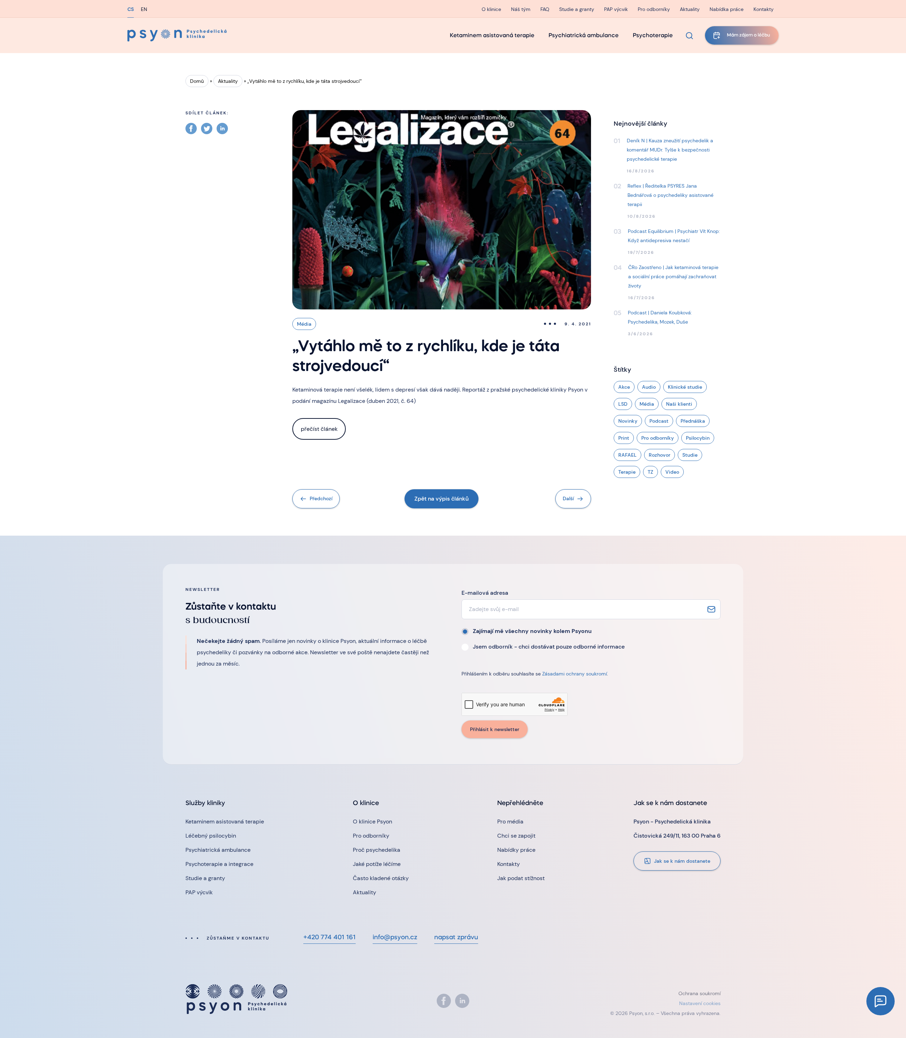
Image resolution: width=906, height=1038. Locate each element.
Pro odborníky (654, 9)
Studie (690, 455)
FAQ (544, 9)
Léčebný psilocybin (210, 835)
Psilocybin (698, 438)
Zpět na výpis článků (441, 498)
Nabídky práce (516, 850)
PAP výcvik (616, 9)
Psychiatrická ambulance (584, 36)
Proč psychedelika (376, 850)
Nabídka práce (727, 9)
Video (672, 472)
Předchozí (321, 498)
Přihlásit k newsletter (494, 729)
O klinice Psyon (372, 821)
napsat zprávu (456, 938)
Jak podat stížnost (521, 878)
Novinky (627, 421)
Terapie (627, 472)
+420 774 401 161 (329, 938)
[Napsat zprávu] (880, 1001)
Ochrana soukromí (699, 993)
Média (304, 324)
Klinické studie (685, 387)
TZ (650, 472)
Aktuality (690, 9)
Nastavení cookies (700, 1003)
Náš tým (521, 9)
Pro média (510, 821)
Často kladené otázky (381, 878)
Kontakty (763, 9)
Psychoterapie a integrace (219, 864)
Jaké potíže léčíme (377, 864)
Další (568, 498)
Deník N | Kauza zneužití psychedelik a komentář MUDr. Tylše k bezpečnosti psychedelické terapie (670, 149)
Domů (197, 81)
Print (623, 438)
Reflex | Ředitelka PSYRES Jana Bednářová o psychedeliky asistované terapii (670, 195)
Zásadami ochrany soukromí (574, 674)
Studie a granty (576, 9)
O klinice (491, 9)
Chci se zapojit (516, 835)
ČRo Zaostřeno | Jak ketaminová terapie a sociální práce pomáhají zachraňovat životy (673, 276)
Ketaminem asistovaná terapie (492, 36)
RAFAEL (627, 455)
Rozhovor (659, 455)
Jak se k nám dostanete (682, 861)
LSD (622, 404)
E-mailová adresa (484, 593)
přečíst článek (319, 429)
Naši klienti (679, 404)
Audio (649, 387)
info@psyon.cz (395, 938)
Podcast (659, 421)
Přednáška (693, 421)
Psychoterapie (653, 36)
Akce (624, 387)
